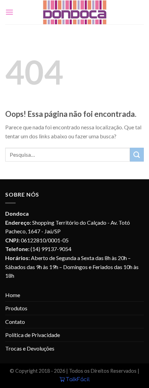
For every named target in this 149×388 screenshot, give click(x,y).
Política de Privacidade (32, 334)
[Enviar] (137, 154)
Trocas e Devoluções (29, 348)
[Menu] (9, 11)
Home (12, 295)
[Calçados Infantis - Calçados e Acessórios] (74, 12)
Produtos (16, 308)
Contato (15, 321)
